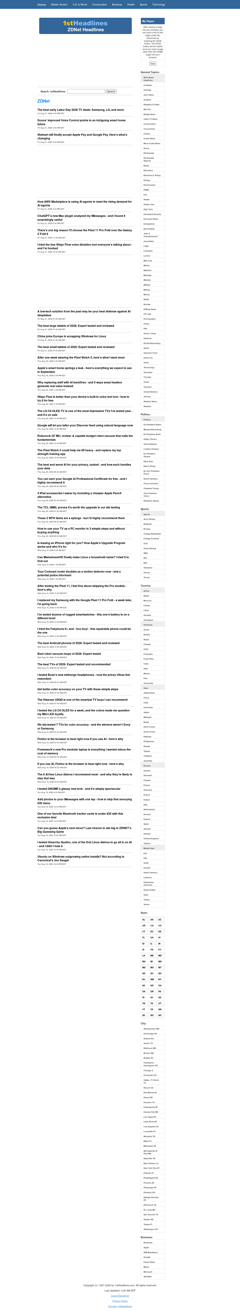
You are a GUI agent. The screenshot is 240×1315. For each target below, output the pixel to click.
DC (152, 931)
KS (151, 949)
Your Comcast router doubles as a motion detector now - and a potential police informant (79, 573)
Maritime (147, 270)
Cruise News (149, 138)
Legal (146, 246)
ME (152, 955)
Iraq (145, 858)
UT (159, 1003)
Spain (146, 824)
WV (152, 1015)
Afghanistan (149, 692)
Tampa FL (148, 1224)
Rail (145, 328)
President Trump (151, 488)
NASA (146, 299)
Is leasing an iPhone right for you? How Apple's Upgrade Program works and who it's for (81, 545)
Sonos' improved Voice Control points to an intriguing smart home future (81, 122)
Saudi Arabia (149, 889)
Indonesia (148, 707)
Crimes (147, 133)
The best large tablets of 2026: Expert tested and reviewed (75, 326)
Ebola (146, 165)
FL (143, 937)
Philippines (149, 741)
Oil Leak (147, 314)
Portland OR (149, 1192)
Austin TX (148, 1043)
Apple (146, 1247)
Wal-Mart (148, 1276)
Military (147, 284)
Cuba (146, 663)
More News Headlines (149, 79)
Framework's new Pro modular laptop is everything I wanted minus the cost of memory (84, 751)
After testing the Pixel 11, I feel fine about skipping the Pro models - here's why (81, 587)
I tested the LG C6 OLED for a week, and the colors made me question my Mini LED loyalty (83, 712)
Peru (146, 678)
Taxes (146, 362)
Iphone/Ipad (149, 228)
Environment (149, 185)
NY (159, 979)
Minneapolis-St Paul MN (150, 1152)
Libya (146, 610)
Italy (145, 804)
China (146, 697)
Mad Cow (148, 260)
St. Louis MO (149, 1209)
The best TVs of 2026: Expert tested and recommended (74, 664)
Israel (146, 862)
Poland (147, 819)
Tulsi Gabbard (150, 444)
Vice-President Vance (150, 494)
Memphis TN (149, 1136)
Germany (148, 790)
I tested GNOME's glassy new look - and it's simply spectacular (79, 789)
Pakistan (147, 736)
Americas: (148, 624)
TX (151, 1003)
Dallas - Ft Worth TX (151, 1081)
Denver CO (149, 1087)
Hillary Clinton (150, 439)
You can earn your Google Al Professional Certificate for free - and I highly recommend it (82, 480)
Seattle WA (148, 1219)
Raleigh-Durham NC (151, 1198)
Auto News (149, 94)
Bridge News (149, 114)
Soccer (147, 572)
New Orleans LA (151, 1163)
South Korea (149, 731)
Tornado (147, 377)
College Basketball (152, 533)
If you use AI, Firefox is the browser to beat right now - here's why (80, 764)
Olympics (148, 567)
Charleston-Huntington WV (151, 1064)
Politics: (147, 419)
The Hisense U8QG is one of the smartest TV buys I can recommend (82, 700)
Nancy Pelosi (149, 466)
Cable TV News (150, 119)
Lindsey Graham (151, 449)
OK (143, 991)
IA (143, 949)
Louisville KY (150, 1131)
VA (151, 1009)
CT (143, 931)
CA (152, 925)
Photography (150, 318)
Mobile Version (59, 4)
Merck (146, 1267)
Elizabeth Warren (151, 500)
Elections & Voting (152, 175)
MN (160, 961)
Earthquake (149, 153)
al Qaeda (148, 85)
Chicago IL (149, 1070)
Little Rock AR (150, 1121)
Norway (147, 814)
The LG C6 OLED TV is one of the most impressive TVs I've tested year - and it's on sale (84, 413)
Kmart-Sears (149, 1262)
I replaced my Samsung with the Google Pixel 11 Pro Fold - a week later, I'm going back (84, 602)
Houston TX (149, 1102)
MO (152, 967)
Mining (147, 289)
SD (159, 997)
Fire (145, 194)
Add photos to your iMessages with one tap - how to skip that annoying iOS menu (84, 801)
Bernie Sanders (151, 478)
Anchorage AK (150, 1033)
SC (151, 997)
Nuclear (147, 304)
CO (159, 925)
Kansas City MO (151, 1112)
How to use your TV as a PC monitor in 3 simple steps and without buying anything (81, 530)
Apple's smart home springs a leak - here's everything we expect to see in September (84, 370)
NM (152, 979)
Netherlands (149, 809)
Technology (158, 4)
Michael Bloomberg (152, 429)
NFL (145, 558)
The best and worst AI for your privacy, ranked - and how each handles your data (84, 466)
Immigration (149, 223)
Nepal (146, 722)
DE (159, 931)
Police (146, 323)
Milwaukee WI (150, 1146)
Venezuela (148, 683)
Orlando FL (149, 1173)
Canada (147, 644)
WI (143, 1015)
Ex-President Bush (152, 434)
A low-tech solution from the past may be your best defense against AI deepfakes (84, 313)
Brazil (146, 639)
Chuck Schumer (151, 483)
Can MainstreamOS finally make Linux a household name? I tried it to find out (83, 559)
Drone (146, 148)
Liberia (147, 605)
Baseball (147, 524)
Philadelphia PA (151, 1178)
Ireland (147, 799)
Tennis (147, 577)
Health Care (149, 204)
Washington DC (151, 1229)
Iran (145, 853)
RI (143, 997)
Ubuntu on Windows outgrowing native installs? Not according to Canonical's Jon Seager (80, 858)
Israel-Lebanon (150, 872)
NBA (146, 553)
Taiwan (147, 751)
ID (143, 943)
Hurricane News (151, 219)
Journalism (149, 241)
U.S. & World (80, 4)
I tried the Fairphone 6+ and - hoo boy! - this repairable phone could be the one (84, 630)
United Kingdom (151, 838)
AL (143, 919)
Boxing (147, 529)
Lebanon (148, 877)
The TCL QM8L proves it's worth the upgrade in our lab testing (78, 507)
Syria (146, 894)
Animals (147, 90)
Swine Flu (148, 357)
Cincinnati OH (150, 1075)
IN (159, 943)
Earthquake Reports (149, 159)
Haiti (146, 668)
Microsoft (148, 1271)
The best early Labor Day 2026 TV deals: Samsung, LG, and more (80, 110)
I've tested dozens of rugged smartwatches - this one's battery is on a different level (83, 616)
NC (143, 985)
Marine (147, 265)
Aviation (147, 99)
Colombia (148, 654)
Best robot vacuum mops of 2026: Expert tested (69, 654)
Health (131, 4)
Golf (146, 543)
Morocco (148, 600)
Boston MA (149, 1053)
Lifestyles (148, 250)
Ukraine (147, 833)
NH (159, 973)
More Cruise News (152, 143)
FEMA (146, 189)
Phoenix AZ (149, 1182)
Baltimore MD (150, 1048)
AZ (159, 919)
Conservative (99, 4)
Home (41, 4)
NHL (146, 563)
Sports (143, 4)
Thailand (148, 756)
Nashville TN (149, 1158)
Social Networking (152, 343)
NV (151, 973)
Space (146, 348)
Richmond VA (150, 1205)
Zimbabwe (148, 620)
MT (159, 967)
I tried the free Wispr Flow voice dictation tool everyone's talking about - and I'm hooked (84, 246)
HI (159, 937)
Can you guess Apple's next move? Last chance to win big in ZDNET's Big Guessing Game (84, 830)
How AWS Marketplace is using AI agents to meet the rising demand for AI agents (84, 203)
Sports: (147, 514)
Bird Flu (147, 109)
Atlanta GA (149, 1038)
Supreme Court (151, 352)
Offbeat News (150, 309)
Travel (146, 382)
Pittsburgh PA (150, 1187)
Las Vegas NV (150, 1116)
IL (151, 943)
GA (152, 937)
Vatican (147, 843)
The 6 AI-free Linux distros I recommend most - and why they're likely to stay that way (84, 776)
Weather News (150, 401)
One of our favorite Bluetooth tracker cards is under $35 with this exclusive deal (80, 815)
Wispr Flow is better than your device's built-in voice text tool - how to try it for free (83, 398)
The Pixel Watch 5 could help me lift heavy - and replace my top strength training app (79, 452)
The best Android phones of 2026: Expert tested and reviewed (78, 643)
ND (152, 985)
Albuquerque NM (151, 1028)
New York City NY (152, 1168)
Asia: (146, 688)
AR (143, 925)
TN (143, 1003)
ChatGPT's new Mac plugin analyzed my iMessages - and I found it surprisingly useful (81, 217)
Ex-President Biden (152, 424)
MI (151, 961)
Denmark (148, 775)
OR (152, 991)
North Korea (149, 726)
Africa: (147, 591)
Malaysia (147, 717)
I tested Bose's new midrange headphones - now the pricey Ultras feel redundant (83, 676)
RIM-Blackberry (151, 1252)
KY (159, 949)
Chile (146, 649)
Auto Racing (149, 519)
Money (147, 294)
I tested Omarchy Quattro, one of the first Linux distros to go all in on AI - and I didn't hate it (84, 844)
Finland (147, 780)
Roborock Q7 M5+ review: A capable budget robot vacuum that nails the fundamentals (85, 437)
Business (117, 4)
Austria (147, 770)
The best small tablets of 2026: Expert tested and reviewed (76, 347)
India (146, 702)
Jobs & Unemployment (151, 235)
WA (160, 1009)
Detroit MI (148, 1097)
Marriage (147, 275)
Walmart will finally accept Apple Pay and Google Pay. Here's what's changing (82, 136)
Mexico (147, 673)
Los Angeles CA (151, 1126)
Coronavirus (149, 128)
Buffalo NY (148, 1058)
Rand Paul (148, 461)
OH (159, 985)
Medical (147, 280)
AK (152, 919)
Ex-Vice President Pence (152, 472)
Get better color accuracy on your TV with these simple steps (77, 689)
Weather (147, 406)
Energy (147, 180)
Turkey (147, 899)
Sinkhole (148, 338)
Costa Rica (149, 658)
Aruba (146, 629)
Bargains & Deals (151, 104)
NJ (143, 979)
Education (148, 170)
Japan (146, 712)
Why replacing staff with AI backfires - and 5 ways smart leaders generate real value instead (79, 384)
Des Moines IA (150, 1092)
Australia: (148, 760)
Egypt (146, 595)
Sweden (147, 828)
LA (143, 955)
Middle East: (149, 848)
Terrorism (148, 372)
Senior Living (150, 333)
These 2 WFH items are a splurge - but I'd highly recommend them (81, 518)
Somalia (147, 615)
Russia (147, 746)
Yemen (147, 904)
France (147, 785)
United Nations (150, 391)
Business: (148, 1242)
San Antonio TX (151, 1214)
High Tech (148, 209)
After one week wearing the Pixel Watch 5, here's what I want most (81, 357)
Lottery (147, 255)
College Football (151, 538)
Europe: (147, 765)
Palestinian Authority (149, 883)
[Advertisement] (85, 60)
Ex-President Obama (149, 455)
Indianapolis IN (150, 1107)
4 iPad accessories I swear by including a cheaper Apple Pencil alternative (79, 495)
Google (147, 1257)
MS (143, 967)
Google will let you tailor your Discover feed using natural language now (85, 425)
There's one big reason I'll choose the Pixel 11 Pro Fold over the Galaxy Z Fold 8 (84, 232)
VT (143, 1009)
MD (160, 955)
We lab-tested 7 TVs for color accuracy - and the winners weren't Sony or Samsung (83, 726)
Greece (147, 794)
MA (144, 961)
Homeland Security (152, 214)
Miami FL (148, 1141)
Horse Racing (150, 548)
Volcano (147, 396)
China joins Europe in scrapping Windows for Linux (71, 336)
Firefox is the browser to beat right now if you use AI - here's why (80, 739)
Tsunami (147, 387)
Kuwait (147, 867)
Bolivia (147, 634)
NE (143, 973)
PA (159, 991)
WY (160, 1015)
